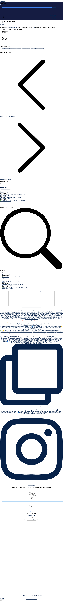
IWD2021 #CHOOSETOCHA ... (5, 192)
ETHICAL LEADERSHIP (4, 190)
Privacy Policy (25, 595)
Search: (1, 207)
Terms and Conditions (33, 595)
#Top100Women (31, 515)
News (1, 25)
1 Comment (8, 49)
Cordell (33, 27)
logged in (6, 205)
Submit (31, 511)
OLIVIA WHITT (4, 282)
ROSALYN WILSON (5, 277)
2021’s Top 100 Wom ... (4, 187)
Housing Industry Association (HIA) (11, 27)
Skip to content (3, 0)
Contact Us (40, 595)
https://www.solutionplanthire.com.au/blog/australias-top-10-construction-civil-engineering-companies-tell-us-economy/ (23, 48)
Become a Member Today (31, 599)
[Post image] (3, 186)
